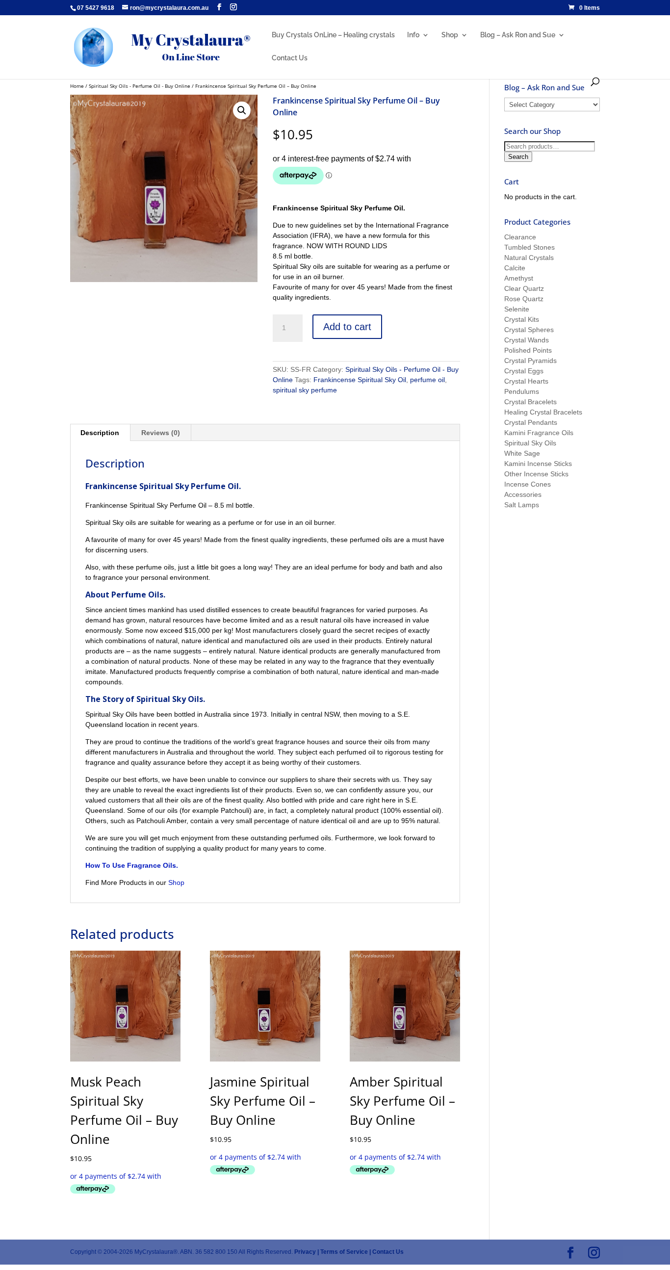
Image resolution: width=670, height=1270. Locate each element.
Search (518, 156)
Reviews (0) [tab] (160, 433)
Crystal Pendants (530, 422)
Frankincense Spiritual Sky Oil (359, 380)
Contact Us (290, 58)
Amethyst (518, 278)
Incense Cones (527, 484)
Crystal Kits (521, 319)
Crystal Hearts (526, 381)
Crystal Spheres (529, 330)
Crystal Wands (526, 340)
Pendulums (521, 391)
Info (413, 35)
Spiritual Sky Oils (530, 443)
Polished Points (528, 350)
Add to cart (347, 326)
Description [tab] (99, 433)
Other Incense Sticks (536, 474)
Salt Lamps (521, 505)
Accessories (522, 494)
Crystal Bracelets (530, 402)
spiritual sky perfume (305, 390)
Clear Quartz (524, 288)
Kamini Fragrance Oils (538, 433)
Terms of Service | (345, 1251)
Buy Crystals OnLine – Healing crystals (333, 35)
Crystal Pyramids (530, 360)
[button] (242, 110)
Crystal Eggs (523, 371)
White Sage (522, 453)
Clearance (520, 237)
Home (77, 85)
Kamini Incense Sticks (538, 463)
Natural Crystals (529, 257)
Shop (449, 35)
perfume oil (427, 380)
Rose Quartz (523, 299)
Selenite (516, 309)
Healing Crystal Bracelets (543, 412)
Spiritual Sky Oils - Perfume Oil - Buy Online (139, 85)
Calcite (514, 268)
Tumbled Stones (529, 247)
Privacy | (306, 1251)
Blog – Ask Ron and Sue (517, 35)
